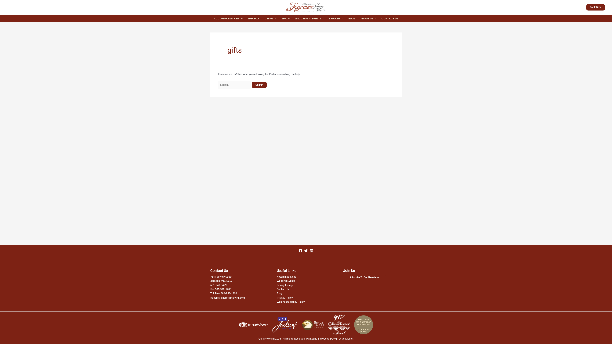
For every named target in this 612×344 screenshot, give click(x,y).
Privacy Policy (285, 297)
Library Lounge (285, 285)
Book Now (595, 7)
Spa (284, 18)
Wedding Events (286, 280)
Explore (334, 18)
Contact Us (389, 18)
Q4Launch (347, 338)
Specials (253, 18)
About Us (367, 18)
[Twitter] (306, 251)
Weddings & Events (308, 18)
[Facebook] (300, 251)
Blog (351, 18)
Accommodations (227, 18)
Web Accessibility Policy (291, 301)
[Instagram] (311, 251)
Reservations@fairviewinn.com (227, 297)
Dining (269, 18)
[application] (241, 18)
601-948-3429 (218, 285)
